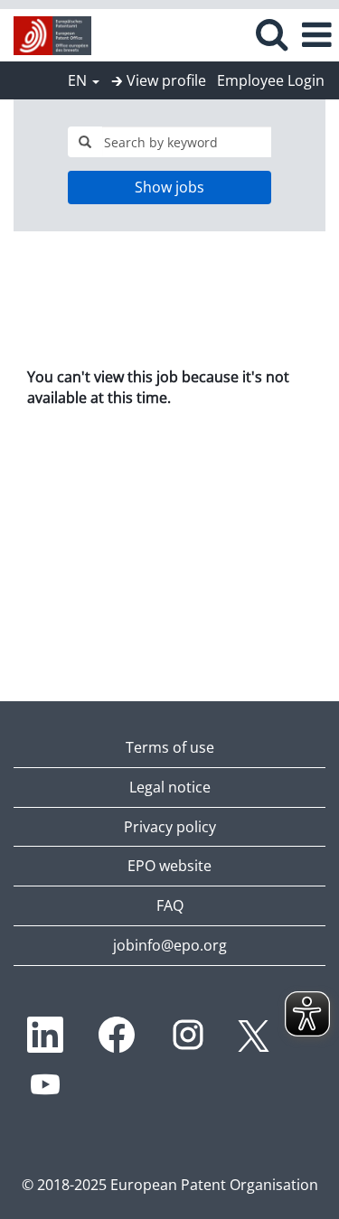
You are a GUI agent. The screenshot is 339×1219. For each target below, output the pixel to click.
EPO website (169, 866)
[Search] (271, 34)
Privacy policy (170, 827)
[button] (316, 35)
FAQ (170, 905)
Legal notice (170, 787)
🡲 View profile (158, 80)
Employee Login (271, 80)
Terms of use (170, 747)
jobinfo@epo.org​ (170, 945)
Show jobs (169, 187)
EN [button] (79, 80)
